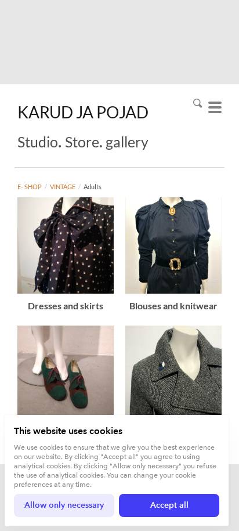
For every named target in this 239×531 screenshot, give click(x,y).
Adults (93, 186)
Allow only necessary (64, 505)
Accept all (169, 505)
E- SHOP (29, 186)
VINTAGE (62, 186)
